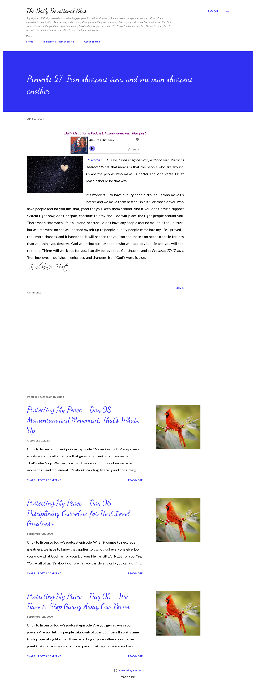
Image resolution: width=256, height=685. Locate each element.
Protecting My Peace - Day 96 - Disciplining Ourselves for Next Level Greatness (78, 513)
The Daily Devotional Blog (56, 10)
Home (29, 41)
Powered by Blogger (130, 670)
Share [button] (180, 287)
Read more (135, 480)
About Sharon (92, 41)
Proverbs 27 (95, 160)
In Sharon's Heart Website (58, 41)
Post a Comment (49, 480)
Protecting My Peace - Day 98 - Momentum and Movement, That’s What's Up (83, 420)
